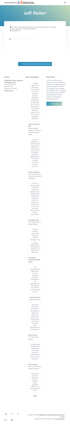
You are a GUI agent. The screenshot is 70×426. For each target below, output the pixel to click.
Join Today (54, 104)
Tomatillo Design (59, 419)
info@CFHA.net (8, 91)
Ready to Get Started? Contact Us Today (36, 64)
